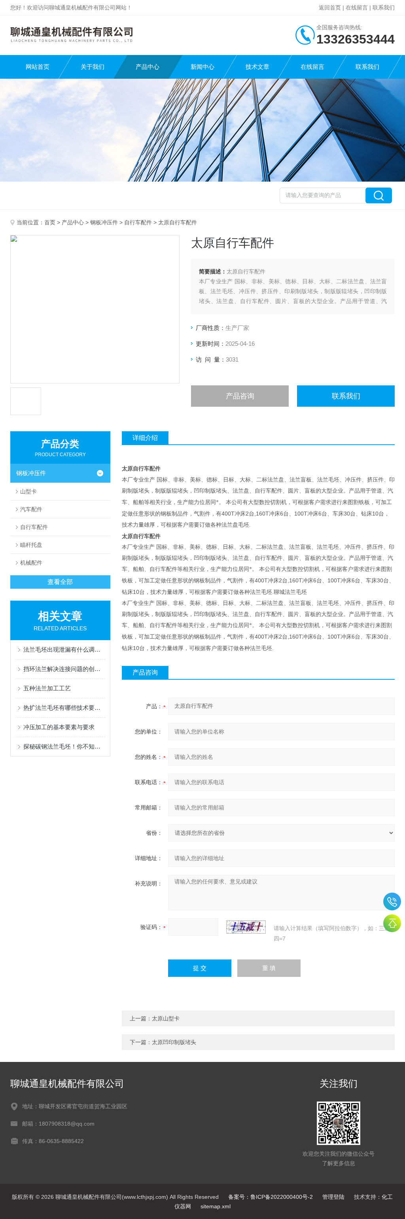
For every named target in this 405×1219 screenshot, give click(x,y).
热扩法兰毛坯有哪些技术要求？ (64, 707)
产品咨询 (240, 396)
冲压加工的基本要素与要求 (59, 727)
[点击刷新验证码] (246, 927)
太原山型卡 (166, 1018)
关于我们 (92, 66)
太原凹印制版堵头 (174, 1042)
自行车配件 (138, 222)
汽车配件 (31, 509)
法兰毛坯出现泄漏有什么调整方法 (64, 649)
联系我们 (384, 7)
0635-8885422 (392, 901)
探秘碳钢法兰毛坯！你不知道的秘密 (64, 746)
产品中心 (147, 66)
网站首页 (37, 66)
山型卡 (28, 491)
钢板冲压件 (104, 222)
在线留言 (357, 7)
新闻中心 (202, 66)
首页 (49, 222)
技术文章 (257, 66)
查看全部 (60, 581)
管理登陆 (333, 1197)
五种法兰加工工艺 (47, 688)
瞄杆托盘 (31, 545)
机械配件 (31, 562)
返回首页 (330, 7)
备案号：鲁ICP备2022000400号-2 (270, 1197)
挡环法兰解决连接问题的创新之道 (64, 668)
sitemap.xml (216, 1206)
